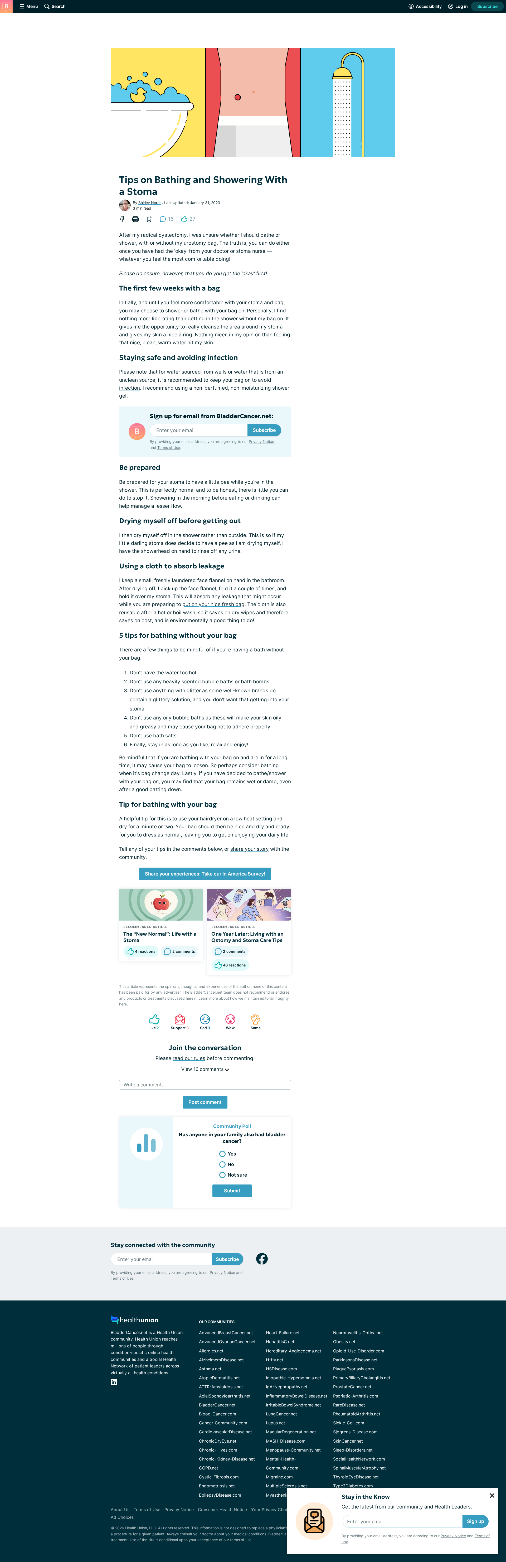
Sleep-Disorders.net (353, 1450)
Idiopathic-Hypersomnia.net (293, 1377)
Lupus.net (275, 1422)
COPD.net (208, 1468)
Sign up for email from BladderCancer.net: (211, 416)
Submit (232, 1190)
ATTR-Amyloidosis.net (221, 1386)
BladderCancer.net (217, 1405)
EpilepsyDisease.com (220, 1495)
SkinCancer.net (348, 1441)
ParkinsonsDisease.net (355, 1359)
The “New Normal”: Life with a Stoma (160, 937)
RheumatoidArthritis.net (356, 1413)
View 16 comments (203, 1069)
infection (129, 388)
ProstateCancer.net (352, 1386)
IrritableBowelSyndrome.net (293, 1405)
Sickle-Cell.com (348, 1422)
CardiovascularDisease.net (225, 1431)
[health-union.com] (134, 1321)
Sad (202, 1022)
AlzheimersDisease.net (221, 1359)
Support (179, 1022)
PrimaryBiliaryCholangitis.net (361, 1377)
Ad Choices (122, 1517)
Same (253, 1022)
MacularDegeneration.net (291, 1431)
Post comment (205, 1102)
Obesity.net (344, 1341)
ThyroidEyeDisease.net (356, 1476)
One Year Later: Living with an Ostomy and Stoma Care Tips (247, 937)
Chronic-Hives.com (218, 1450)
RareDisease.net (349, 1405)
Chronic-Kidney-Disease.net (227, 1459)
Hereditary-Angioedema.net (293, 1350)
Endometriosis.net (217, 1485)
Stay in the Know (366, 1496)
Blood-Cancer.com (217, 1413)
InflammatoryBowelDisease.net (296, 1396)
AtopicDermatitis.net (219, 1377)
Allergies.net (211, 1350)
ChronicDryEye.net (217, 1441)
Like (152, 1022)
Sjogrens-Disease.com (355, 1431)
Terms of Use (168, 447)
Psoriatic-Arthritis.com (355, 1396)
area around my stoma (256, 327)
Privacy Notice (453, 1536)
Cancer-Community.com (223, 1422)
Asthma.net (210, 1368)
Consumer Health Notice (222, 1509)
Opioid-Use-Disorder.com (358, 1350)
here (123, 1004)
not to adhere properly (243, 727)
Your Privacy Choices (272, 1509)
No (231, 1164)
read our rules (189, 1058)
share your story (249, 849)
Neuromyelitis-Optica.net (358, 1332)
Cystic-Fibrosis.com (219, 1476)
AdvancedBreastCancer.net (226, 1332)
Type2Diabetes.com (353, 1485)
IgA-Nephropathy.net (287, 1386)
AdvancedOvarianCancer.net (227, 1341)
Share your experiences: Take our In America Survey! (205, 874)
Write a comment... (145, 1084)
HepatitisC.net (280, 1341)
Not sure (237, 1175)
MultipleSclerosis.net (286, 1485)
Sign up (475, 1521)
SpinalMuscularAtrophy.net (359, 1468)
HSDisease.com (281, 1368)
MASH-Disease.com (285, 1441)
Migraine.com (279, 1476)
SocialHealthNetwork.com (359, 1459)
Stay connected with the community (163, 1245)
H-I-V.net (274, 1359)
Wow (227, 1022)
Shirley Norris (149, 202)
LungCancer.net (281, 1413)
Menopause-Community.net (293, 1450)
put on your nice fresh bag (213, 604)
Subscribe (487, 6)
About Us (120, 1509)
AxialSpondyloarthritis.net (225, 1396)
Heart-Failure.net (283, 1332)
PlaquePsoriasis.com (353, 1368)
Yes (232, 1154)
